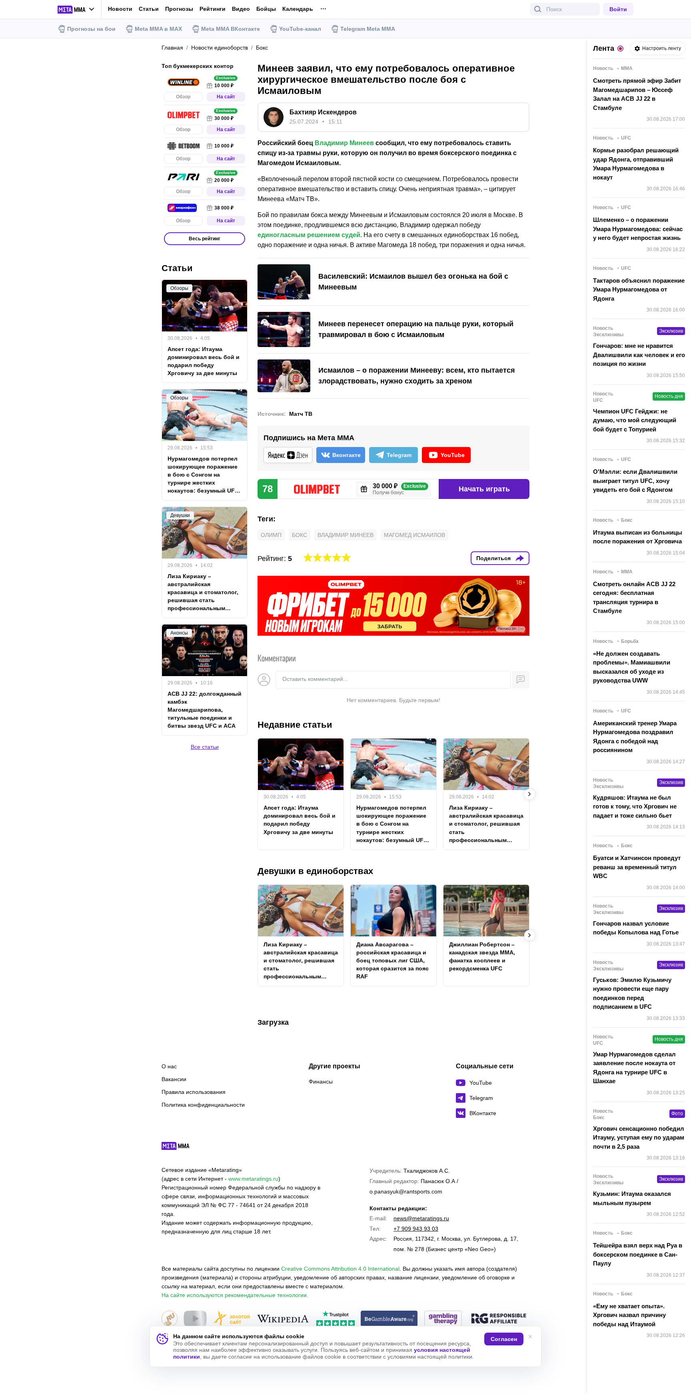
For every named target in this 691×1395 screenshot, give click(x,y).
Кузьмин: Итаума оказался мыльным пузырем (632, 1198)
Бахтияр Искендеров (323, 112)
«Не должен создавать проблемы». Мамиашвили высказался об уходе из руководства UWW (631, 667)
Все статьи (205, 747)
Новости (120, 9)
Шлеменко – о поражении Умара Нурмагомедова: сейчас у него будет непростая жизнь (638, 228)
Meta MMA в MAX (158, 29)
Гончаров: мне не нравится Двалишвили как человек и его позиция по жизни (639, 354)
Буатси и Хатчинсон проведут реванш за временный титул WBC (637, 866)
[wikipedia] (283, 1319)
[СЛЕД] (529, 794)
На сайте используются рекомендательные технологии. (235, 1295)
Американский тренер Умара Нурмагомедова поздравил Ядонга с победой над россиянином (635, 737)
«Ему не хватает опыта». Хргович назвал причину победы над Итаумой (629, 1315)
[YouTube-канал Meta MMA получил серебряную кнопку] (195, 1319)
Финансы (321, 1081)
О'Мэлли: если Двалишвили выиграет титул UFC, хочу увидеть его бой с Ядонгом (635, 480)
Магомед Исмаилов (414, 535)
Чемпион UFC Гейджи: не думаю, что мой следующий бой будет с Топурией (634, 420)
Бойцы (266, 9)
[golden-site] (231, 1319)
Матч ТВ (300, 414)
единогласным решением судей (309, 235)
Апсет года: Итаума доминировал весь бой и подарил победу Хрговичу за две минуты (300, 819)
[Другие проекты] (76, 10)
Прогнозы (179, 9)
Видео (241, 9)
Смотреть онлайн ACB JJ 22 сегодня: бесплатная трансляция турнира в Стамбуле (634, 598)
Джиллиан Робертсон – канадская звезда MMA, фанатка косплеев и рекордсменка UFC (482, 956)
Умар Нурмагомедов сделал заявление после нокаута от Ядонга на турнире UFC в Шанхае (634, 1068)
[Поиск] (538, 9)
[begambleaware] (389, 1319)
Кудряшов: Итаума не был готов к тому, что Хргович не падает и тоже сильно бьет (635, 806)
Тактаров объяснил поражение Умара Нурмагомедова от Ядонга (639, 289)
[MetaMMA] (183, 1148)
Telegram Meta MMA (367, 29)
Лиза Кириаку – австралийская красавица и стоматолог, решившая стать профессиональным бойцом (486, 824)
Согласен (504, 1339)
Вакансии (174, 1079)
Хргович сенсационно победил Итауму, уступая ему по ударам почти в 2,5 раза (638, 1137)
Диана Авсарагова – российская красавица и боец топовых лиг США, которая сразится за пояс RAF (392, 960)
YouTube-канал (300, 29)
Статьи (149, 9)
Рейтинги (213, 9)
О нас (169, 1066)
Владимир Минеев (344, 143)
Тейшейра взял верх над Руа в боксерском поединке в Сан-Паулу (637, 1254)
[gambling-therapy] (443, 1319)
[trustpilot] (335, 1319)
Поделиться (493, 558)
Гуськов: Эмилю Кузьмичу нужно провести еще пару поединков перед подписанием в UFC (632, 993)
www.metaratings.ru (253, 1178)
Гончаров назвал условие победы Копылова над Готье (636, 928)
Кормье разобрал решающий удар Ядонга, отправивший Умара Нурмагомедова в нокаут (636, 164)
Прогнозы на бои (91, 29)
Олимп (271, 535)
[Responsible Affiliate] (498, 1319)
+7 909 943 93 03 (415, 1228)
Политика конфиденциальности (203, 1105)
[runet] (170, 1319)
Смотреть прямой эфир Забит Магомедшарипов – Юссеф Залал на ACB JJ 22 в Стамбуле (637, 94)
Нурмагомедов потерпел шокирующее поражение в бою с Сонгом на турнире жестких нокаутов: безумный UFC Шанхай (391, 824)
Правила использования (194, 1092)
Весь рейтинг (204, 238)
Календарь (297, 9)
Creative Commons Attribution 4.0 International (340, 1268)
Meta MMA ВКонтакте (230, 29)
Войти (618, 9)
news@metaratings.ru (421, 1218)
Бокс (299, 535)
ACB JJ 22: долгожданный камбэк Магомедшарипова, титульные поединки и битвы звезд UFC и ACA (205, 710)
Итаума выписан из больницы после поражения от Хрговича (637, 537)
